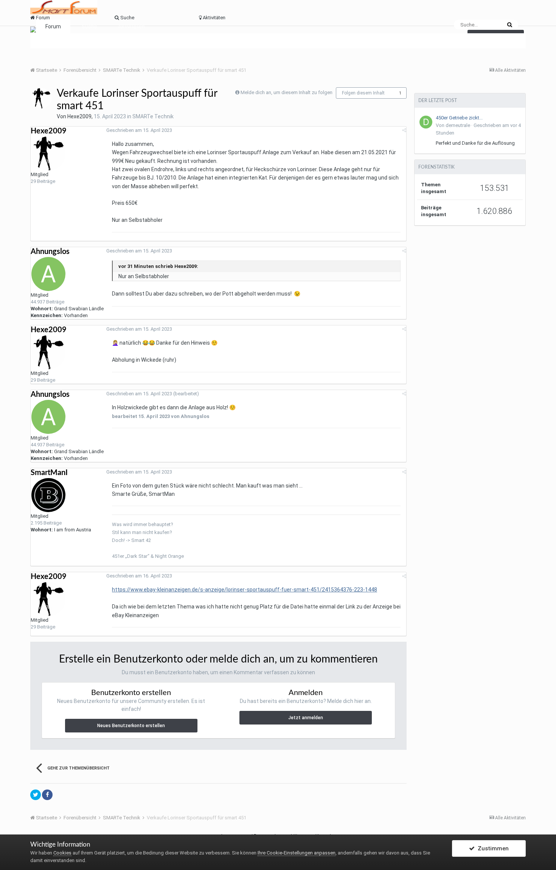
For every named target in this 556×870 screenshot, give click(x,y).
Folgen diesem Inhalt (363, 93)
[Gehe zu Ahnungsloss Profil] (48, 274)
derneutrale (458, 125)
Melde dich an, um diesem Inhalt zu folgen (286, 92)
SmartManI (49, 473)
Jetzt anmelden (305, 717)
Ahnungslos (50, 251)
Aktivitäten (131, 26)
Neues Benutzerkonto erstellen (131, 725)
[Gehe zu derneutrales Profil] (425, 122)
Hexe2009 (79, 116)
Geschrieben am (139, 130)
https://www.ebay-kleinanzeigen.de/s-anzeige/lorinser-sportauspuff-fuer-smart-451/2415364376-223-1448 (244, 590)
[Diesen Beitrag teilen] (404, 130)
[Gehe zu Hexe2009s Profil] (41, 98)
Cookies (62, 853)
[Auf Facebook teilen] (47, 795)
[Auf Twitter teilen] (35, 795)
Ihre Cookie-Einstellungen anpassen (296, 853)
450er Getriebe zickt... (459, 118)
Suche (89, 26)
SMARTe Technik (153, 116)
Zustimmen (492, 848)
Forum (53, 26)
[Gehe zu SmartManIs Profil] (48, 495)
